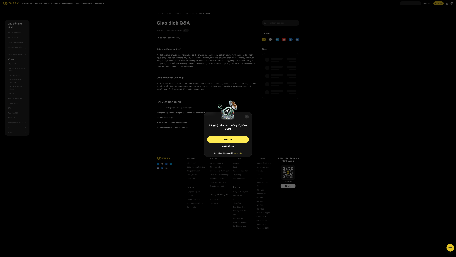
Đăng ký (228, 139)
